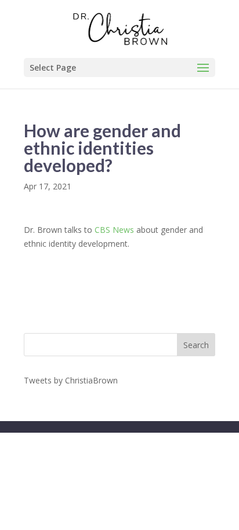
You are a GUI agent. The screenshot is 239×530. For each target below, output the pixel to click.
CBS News (114, 229)
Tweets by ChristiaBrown (71, 380)
